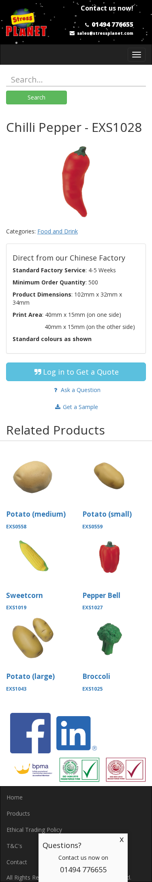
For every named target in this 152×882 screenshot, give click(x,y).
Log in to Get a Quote (81, 372)
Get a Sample (79, 407)
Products (18, 813)
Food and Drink (57, 231)
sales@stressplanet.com (105, 33)
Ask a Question (80, 390)
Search (36, 97)
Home (14, 797)
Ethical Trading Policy (34, 829)
